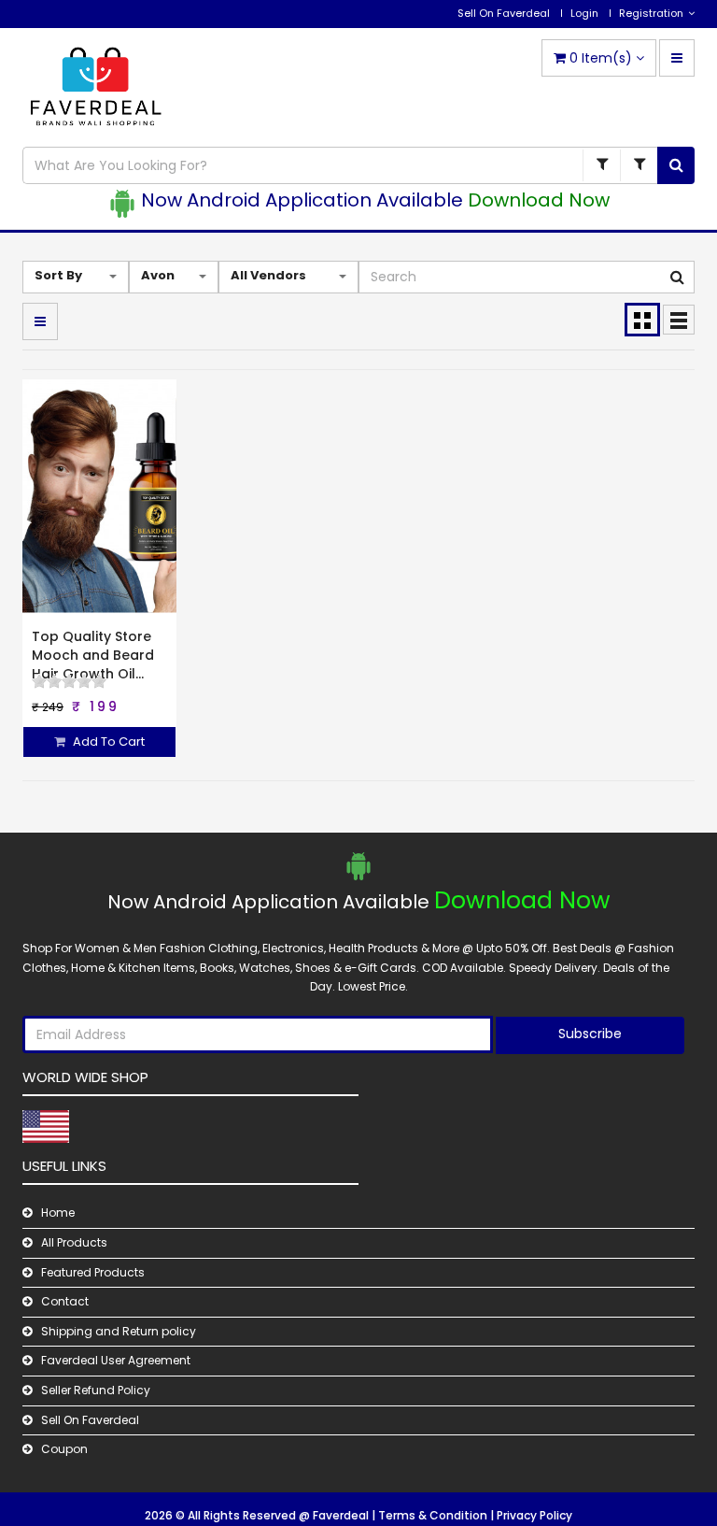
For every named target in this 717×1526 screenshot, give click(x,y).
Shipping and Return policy (118, 1331)
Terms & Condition (434, 1515)
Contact (65, 1301)
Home (58, 1212)
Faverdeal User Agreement (115, 1360)
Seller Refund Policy (95, 1390)
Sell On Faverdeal (503, 13)
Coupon (64, 1449)
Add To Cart (107, 741)
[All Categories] (601, 165)
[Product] (638, 165)
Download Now (539, 200)
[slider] (69, 681)
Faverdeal (342, 1515)
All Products (74, 1242)
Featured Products (93, 1272)
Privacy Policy (534, 1515)
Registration (651, 13)
